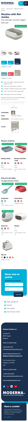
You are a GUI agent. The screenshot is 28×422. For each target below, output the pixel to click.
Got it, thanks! (7, 417)
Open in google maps (9, 342)
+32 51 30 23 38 (8, 347)
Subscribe (18, 294)
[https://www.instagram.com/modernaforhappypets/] (8, 386)
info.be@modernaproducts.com (12, 349)
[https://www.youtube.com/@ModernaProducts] (15, 386)
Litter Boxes (9, 8)
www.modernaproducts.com (12, 353)
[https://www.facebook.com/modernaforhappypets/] (4, 386)
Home (3, 8)
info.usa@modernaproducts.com (13, 376)
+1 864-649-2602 (8, 373)
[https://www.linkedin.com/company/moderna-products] (11, 386)
